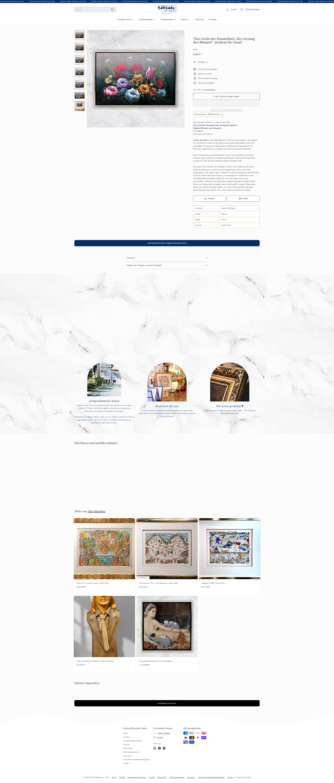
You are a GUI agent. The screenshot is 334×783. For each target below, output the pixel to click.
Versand (131, 257)
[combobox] (95, 9)
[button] (226, 104)
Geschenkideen (146, 19)
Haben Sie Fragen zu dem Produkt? (144, 265)
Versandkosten (210, 90)
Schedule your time (167, 703)
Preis (195, 49)
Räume (184, 19)
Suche (125, 733)
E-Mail (245, 198)
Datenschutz (128, 748)
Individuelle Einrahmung (132, 741)
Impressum (127, 756)
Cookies (126, 763)
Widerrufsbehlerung (131, 752)
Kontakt (212, 19)
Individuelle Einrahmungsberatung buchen (167, 243)
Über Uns (199, 19)
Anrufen (211, 198)
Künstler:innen (125, 19)
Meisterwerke (167, 19)
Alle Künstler (97, 511)
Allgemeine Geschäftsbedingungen (136, 759)
